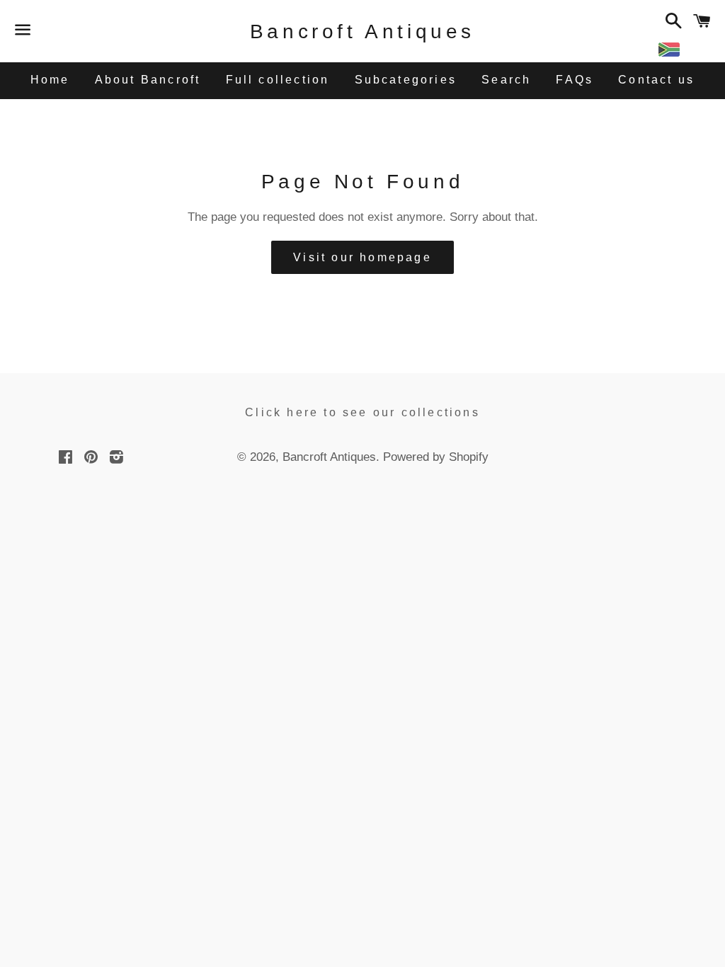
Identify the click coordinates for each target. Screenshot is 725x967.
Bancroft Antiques (362, 31)
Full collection (278, 80)
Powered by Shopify (436, 457)
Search (506, 80)
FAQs (574, 80)
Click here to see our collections (362, 412)
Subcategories (406, 80)
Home (50, 80)
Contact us (656, 80)
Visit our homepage (362, 257)
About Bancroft (148, 80)
